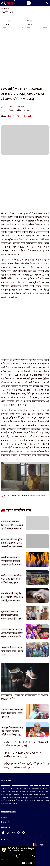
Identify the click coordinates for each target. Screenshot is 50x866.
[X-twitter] (8, 833)
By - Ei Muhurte (16, 106)
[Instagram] (18, 833)
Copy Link (27, 115)
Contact (4, 817)
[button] (29, 3)
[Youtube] (13, 833)
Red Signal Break (16, 496)
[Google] (23, 833)
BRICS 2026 (7, 12)
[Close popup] (35, 844)
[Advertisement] (25, 59)
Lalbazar (6, 496)
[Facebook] (3, 833)
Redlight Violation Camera (31, 496)
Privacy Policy (7, 822)
